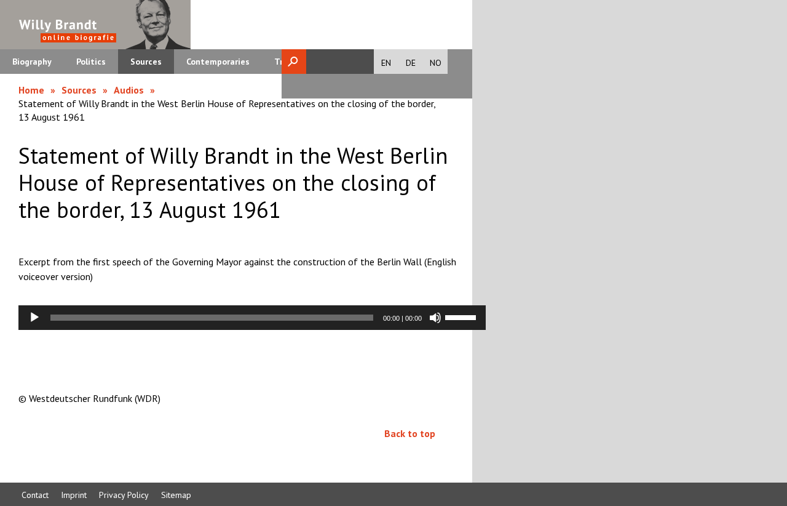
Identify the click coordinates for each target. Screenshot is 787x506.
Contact (35, 494)
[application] (252, 317)
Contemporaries (218, 61)
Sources (146, 61)
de (411, 62)
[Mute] (435, 317)
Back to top (409, 433)
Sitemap (176, 494)
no (435, 62)
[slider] (462, 316)
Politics (91, 61)
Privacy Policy (124, 494)
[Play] (34, 317)
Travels (289, 61)
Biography (32, 61)
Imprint (74, 494)
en (386, 62)
